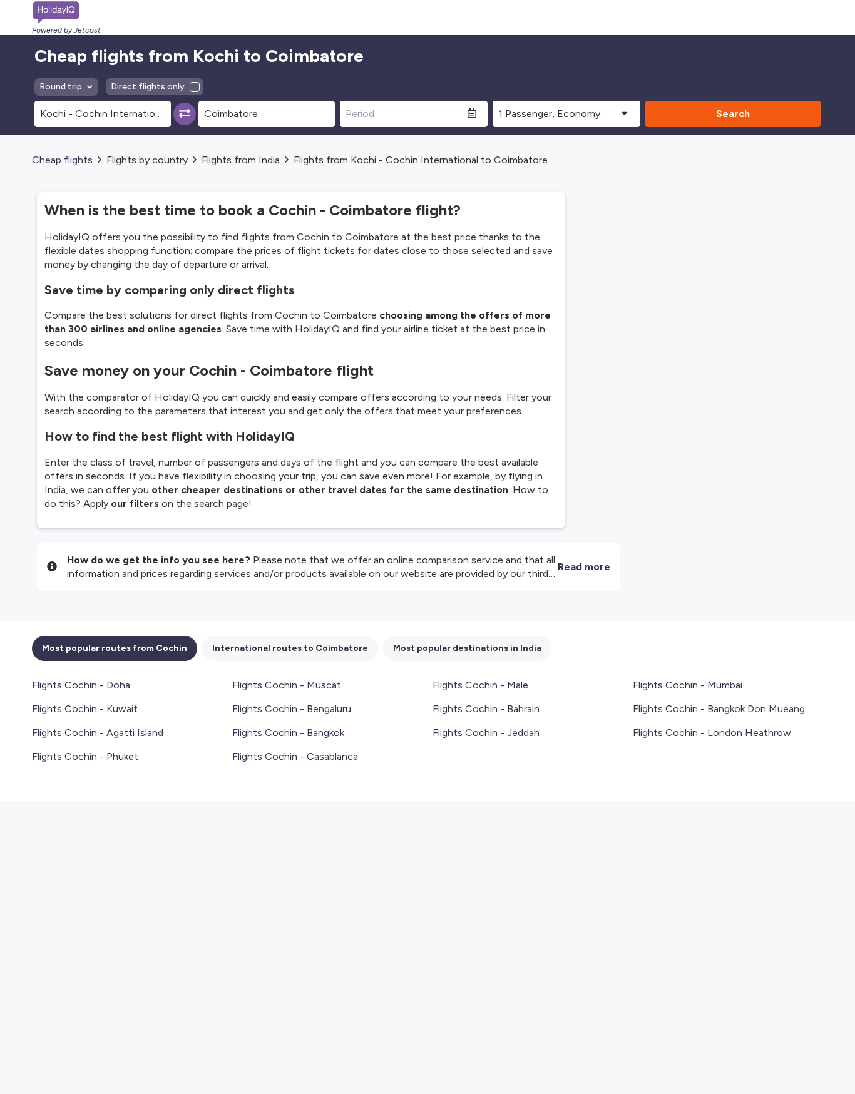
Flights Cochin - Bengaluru (291, 709)
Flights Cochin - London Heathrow (712, 733)
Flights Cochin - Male (480, 685)
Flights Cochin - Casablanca (295, 756)
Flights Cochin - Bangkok (288, 733)
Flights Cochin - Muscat (286, 685)
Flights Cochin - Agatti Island (97, 733)
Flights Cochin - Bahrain (486, 709)
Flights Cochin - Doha (81, 685)
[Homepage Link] (66, 12)
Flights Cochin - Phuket (85, 756)
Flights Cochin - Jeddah (486, 733)
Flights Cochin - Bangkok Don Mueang (719, 709)
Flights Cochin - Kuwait (85, 709)
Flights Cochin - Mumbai (687, 685)
